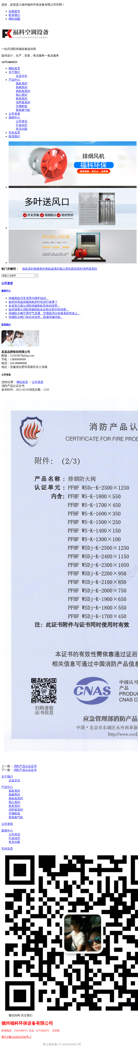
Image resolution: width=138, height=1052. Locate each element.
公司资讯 (21, 121)
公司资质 (14, 113)
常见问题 (21, 128)
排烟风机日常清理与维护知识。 (29, 298)
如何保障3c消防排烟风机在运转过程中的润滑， (39, 309)
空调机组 (21, 106)
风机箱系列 (23, 91)
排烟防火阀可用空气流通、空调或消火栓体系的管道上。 (44, 313)
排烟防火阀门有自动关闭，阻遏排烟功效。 (36, 317)
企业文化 (21, 75)
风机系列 (21, 83)
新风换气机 (23, 109)
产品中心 (14, 79)
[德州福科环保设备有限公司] (26, 41)
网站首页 (14, 68)
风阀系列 (21, 87)
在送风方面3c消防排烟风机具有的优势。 (34, 305)
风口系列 (21, 94)
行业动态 (21, 125)
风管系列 (21, 98)
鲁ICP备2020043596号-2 (16, 1036)
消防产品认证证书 (25, 766)
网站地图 (14, 18)
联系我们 (14, 15)
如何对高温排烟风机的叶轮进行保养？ (33, 301)
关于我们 (14, 72)
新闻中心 (14, 117)
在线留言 (14, 11)
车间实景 (14, 132)
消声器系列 (23, 102)
